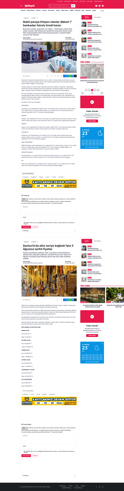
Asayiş (58, 10)
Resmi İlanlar (31, 10)
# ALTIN (32, 394)
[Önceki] (82, 92)
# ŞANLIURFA (25, 394)
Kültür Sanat (65, 10)
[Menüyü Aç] (21, 6)
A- (61, 76)
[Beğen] (48, 76)
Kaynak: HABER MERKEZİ (28, 173)
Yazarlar (23, 10)
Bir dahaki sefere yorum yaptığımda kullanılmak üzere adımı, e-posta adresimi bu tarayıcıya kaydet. (49, 223)
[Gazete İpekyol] (30, 5)
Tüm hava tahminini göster (92, 146)
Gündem (38, 10)
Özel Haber (51, 10)
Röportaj (77, 10)
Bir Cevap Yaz (25, 195)
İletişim (83, 486)
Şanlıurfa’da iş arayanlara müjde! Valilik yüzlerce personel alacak (94, 58)
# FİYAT (38, 394)
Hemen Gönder (92, 119)
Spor (83, 10)
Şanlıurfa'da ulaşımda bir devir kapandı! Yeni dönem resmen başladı (94, 42)
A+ (58, 76)
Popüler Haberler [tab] (87, 17)
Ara (73, 5)
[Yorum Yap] (55, 76)
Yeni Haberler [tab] (97, 17)
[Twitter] (99, 487)
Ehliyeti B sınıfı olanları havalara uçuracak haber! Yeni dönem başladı (94, 50)
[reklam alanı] (49, 184)
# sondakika (34, 177)
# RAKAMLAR (52, 394)
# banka (41, 177)
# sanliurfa (25, 177)
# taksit (48, 177)
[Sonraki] (102, 92)
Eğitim (72, 10)
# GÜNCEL (44, 394)
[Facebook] (96, 487)
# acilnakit (61, 177)
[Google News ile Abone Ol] (26, 76)
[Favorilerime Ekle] (52, 76)
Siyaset (44, 10)
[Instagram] (103, 487)
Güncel (89, 30)
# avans (54, 177)
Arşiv (76, 486)
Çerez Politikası (78, 487)
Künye (71, 486)
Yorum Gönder (26, 227)
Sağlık (94, 10)
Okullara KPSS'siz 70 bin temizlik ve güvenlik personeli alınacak (95, 34)
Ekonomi (88, 10)
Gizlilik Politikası (66, 487)
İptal (30, 424)
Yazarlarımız (62, 486)
